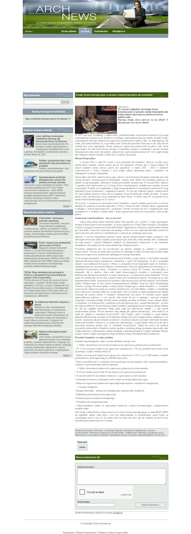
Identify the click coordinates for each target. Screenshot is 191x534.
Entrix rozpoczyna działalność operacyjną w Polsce (55, 244)
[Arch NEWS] (95, 14)
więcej (66, 206)
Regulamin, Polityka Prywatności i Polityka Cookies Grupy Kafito (95, 532)
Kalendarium (101, 31)
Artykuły (85, 31)
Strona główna (68, 31)
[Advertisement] (95, 64)
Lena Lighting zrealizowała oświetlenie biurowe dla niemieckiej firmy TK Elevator (51, 139)
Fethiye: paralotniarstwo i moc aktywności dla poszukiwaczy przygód (55, 163)
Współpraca (118, 31)
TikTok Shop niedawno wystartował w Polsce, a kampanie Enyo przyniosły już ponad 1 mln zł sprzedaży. (45, 275)
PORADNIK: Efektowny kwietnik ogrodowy (51, 219)
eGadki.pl (118, 512)
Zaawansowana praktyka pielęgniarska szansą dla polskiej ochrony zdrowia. (52, 180)
